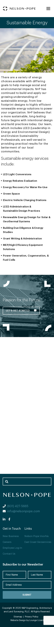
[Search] (6, 481)
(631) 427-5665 (17, 506)
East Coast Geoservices (37, 542)
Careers (7, 542)
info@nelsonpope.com (23, 511)
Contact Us (9, 554)
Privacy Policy (31, 617)
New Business (11, 536)
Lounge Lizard (36, 620)
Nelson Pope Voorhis (36, 536)
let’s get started (18, 310)
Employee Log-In (12, 548)
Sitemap (18, 617)
